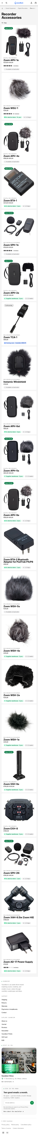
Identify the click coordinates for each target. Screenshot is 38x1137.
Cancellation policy (26, 1124)
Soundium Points (7, 1034)
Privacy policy (6, 1124)
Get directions (7, 1081)
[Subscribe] (32, 1103)
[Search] (6, 3)
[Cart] (36, 3)
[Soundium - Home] (2, 8)
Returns (4, 1003)
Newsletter (5, 1031)
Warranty (4, 1006)
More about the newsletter (13, 1111)
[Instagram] (3, 1132)
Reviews (4, 1027)
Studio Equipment (11, 8)
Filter (5, 23)
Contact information (18, 1128)
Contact (4, 1012)
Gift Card (4, 1037)
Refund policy (15, 1124)
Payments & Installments (10, 1009)
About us (4, 1021)
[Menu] (2, 3)
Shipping (4, 999)
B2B (3, 1040)
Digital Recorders (23, 8)
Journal (4, 1024)
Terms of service (6, 1128)
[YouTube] (7, 1132)
